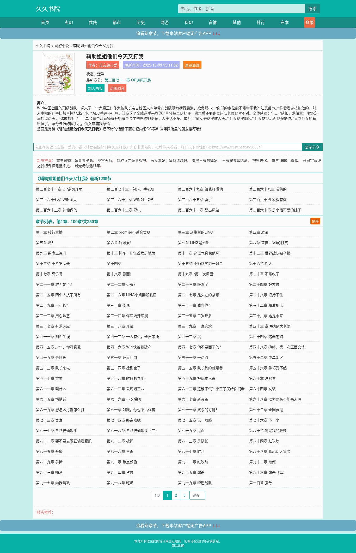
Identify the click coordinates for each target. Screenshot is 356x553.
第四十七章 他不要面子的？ (200, 346)
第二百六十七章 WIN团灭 (56, 199)
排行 (260, 22)
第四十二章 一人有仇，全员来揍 (133, 336)
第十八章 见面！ (120, 273)
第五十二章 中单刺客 (266, 357)
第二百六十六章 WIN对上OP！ (132, 199)
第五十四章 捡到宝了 (124, 367)
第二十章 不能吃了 (264, 273)
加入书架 (95, 88)
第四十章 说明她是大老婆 (269, 326)
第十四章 (114, 263)
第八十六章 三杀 (120, 451)
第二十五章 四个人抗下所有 (58, 294)
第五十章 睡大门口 (122, 357)
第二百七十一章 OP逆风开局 (128, 79)
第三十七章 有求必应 (53, 326)
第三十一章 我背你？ (195, 305)
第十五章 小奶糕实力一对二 (200, 263)
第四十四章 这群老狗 (266, 336)
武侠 (93, 22)
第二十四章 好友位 (264, 284)
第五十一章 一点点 (193, 357)
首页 (45, 22)
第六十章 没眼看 (262, 378)
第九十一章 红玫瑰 (193, 461)
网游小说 (61, 45)
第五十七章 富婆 (49, 378)
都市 (117, 22)
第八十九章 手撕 (49, 461)
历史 (141, 22)
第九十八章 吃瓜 (120, 482)
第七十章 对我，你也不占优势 (131, 409)
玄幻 (69, 22)
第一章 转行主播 (49, 232)
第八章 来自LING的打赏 (268, 242)
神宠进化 (259, 160)
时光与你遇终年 (87, 165)
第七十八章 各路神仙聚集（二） (133, 430)
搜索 (312, 8)
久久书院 (48, 8)
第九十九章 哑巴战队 (195, 482)
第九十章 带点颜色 (122, 461)
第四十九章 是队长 (51, 357)
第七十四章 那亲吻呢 (124, 420)
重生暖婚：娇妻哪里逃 (74, 160)
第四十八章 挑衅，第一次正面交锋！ (279, 346)
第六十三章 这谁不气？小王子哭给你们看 (211, 388)
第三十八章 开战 (120, 326)
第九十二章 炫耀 (262, 461)
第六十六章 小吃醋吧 (124, 399)
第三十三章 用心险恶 (53, 315)
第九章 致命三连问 (51, 252)
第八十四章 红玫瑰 (264, 440)
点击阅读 (117, 88)
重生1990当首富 (285, 160)
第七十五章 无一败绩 (195, 420)
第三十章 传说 (118, 305)
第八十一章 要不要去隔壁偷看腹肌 (64, 440)
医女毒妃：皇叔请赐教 (169, 160)
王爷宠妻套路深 (235, 160)
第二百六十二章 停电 (124, 209)
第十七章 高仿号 (49, 273)
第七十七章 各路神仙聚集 (56, 430)
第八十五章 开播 (49, 451)
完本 (284, 22)
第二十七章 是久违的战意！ (200, 294)
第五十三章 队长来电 (53, 367)
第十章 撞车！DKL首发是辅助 (131, 252)
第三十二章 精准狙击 (266, 305)
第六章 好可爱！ (120, 242)
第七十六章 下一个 (264, 420)
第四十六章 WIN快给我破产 (129, 346)
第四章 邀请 (258, 232)
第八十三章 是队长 (193, 440)
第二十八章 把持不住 (266, 294)
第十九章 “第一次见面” (196, 273)
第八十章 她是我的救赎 (268, 430)
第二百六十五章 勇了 (195, 199)
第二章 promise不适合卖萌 (128, 232)
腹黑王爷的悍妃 (204, 160)
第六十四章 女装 (262, 388)
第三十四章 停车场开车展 (127, 315)
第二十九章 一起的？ (53, 305)
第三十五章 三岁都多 (195, 315)
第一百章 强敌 (260, 482)
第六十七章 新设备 (193, 399)
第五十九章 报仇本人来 (197, 378)
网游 (165, 22)
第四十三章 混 (189, 336)
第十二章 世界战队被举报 (269, 252)
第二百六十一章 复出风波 (198, 209)
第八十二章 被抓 (120, 440)
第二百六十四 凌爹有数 (268, 199)
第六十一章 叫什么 (51, 388)
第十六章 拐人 (260, 263)
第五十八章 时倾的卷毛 (125, 378)
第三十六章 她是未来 (266, 315)
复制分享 (312, 147)
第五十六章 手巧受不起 (268, 367)
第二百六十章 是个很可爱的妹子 (275, 209)
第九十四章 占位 (120, 472)
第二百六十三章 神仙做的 (56, 209)
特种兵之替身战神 (131, 160)
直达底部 (192, 65)
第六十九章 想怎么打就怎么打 (60, 409)
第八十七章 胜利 (191, 451)
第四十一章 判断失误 (53, 336)
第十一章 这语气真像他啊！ (200, 252)
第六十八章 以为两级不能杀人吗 (275, 399)
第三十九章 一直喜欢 (195, 326)
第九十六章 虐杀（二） (268, 472)
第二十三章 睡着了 (193, 284)
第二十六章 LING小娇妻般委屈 (132, 294)
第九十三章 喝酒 (49, 472)
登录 (309, 22)
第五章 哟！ (45, 242)
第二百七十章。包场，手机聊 (130, 189)
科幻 (189, 22)
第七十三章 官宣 (49, 420)
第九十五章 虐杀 (191, 472)
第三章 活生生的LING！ (197, 232)
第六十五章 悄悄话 (51, 399)
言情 (212, 22)
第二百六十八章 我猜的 (268, 189)
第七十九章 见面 (191, 430)
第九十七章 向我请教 (53, 482)
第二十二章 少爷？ (122, 284)
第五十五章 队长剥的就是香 (200, 367)
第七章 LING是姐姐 (194, 242)
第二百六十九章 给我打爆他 (200, 189)
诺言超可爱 (108, 65)
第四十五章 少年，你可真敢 (58, 346)
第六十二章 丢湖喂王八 (125, 388)
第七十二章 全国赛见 (266, 409)
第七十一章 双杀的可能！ (198, 409)
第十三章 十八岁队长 (53, 263)
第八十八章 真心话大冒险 (269, 451)
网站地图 (178, 545)
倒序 (315, 220)
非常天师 (104, 160)
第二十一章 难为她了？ (54, 284)
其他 (236, 22)
